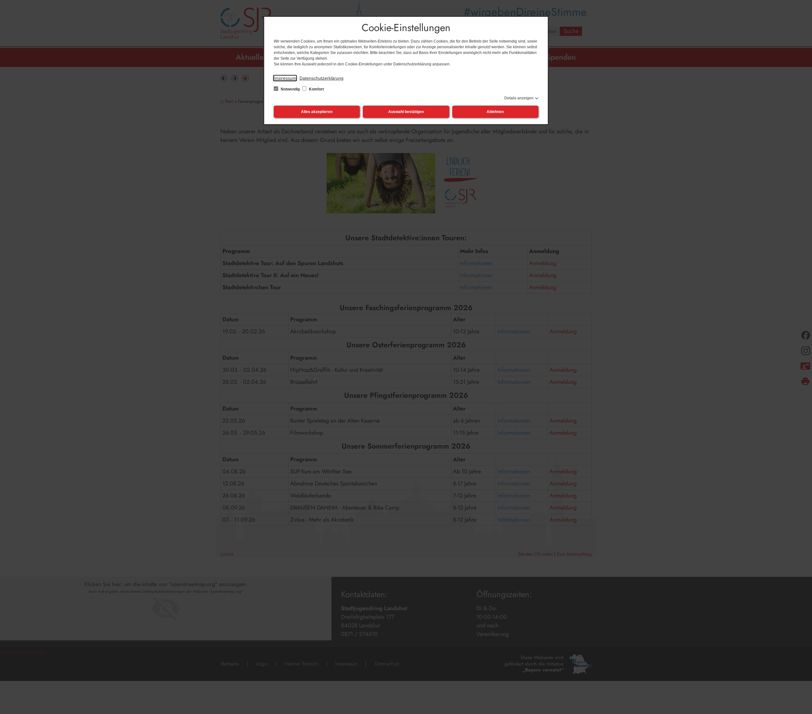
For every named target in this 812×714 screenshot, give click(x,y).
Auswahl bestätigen (406, 112)
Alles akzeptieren (316, 112)
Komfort (316, 89)
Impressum (285, 78)
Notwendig (290, 89)
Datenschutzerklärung (321, 78)
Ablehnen (495, 112)
